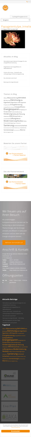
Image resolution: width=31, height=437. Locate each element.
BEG (5, 100)
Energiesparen (11, 109)
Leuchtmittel (7, 118)
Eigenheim (7, 102)
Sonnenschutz (17, 130)
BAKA (24, 98)
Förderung (8, 114)
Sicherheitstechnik (7, 127)
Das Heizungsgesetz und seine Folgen (11, 320)
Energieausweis (7, 104)
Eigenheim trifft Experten (18, 102)
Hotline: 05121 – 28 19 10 (27, 2)
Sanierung (9, 125)
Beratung (8, 100)
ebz (21, 100)
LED (21, 116)
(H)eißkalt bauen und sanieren (10, 322)
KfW (10, 116)
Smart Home (14, 127)
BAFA (20, 98)
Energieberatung (16, 105)
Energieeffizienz (20, 107)
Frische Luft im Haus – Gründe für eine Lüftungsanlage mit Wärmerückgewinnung (14, 73)
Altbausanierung (12, 98)
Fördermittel (7, 112)
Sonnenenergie (9, 130)
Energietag (21, 109)
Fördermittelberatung (16, 112)
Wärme (22, 130)
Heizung (22, 114)
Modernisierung (10, 121)
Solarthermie (23, 127)
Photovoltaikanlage (8, 123)
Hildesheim (6, 116)
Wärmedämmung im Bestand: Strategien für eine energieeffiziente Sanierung (15, 62)
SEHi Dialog (21, 318)
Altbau (5, 98)
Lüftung (13, 118)
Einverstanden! (15, 431)
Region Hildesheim (17, 123)
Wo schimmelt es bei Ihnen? (10, 78)
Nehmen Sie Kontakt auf (14, 242)
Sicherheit (23, 126)
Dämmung (15, 100)
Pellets (25, 121)
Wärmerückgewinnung (8, 132)
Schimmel (17, 126)
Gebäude (15, 114)
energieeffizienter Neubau (9, 107)
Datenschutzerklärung (15, 427)
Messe (18, 118)
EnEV (26, 109)
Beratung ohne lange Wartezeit (11, 82)
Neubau (20, 121)
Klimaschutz (16, 116)
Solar (19, 127)
